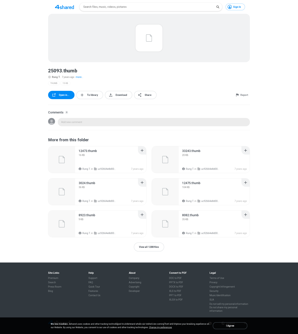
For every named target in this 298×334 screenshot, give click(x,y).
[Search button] (218, 7)
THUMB (53, 83)
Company (134, 278)
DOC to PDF (175, 278)
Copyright (134, 286)
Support (92, 278)
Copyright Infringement (222, 286)
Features (93, 291)
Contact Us (94, 295)
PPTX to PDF (176, 282)
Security (214, 291)
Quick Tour (94, 286)
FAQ (90, 282)
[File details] (61, 159)
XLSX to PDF (176, 299)
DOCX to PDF (176, 286)
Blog (50, 291)
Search (52, 282)
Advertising (135, 282)
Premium (53, 278)
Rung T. (56, 77)
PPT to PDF (175, 295)
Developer (134, 291)
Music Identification (220, 295)
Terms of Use (217, 278)
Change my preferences (160, 327)
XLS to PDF (175, 291)
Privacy (213, 282)
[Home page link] (64, 7)
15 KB (65, 83)
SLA (212, 299)
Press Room (54, 286)
